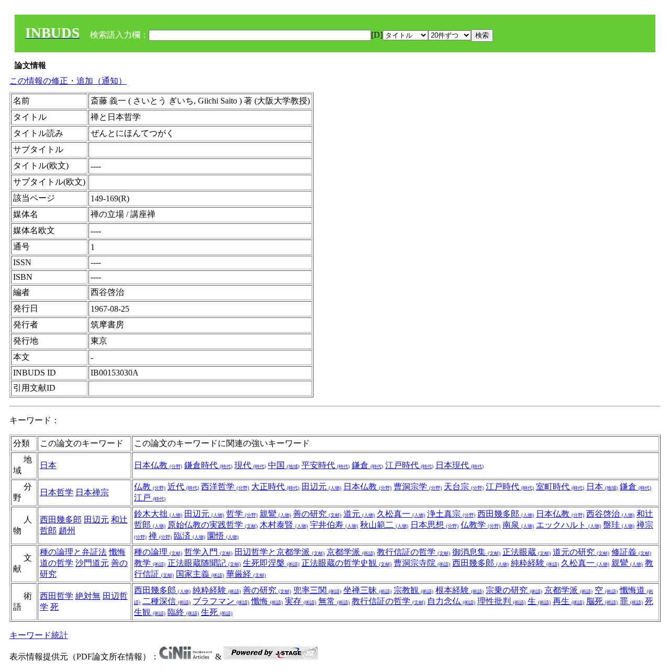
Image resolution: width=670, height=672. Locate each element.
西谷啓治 (610, 513)
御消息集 (476, 552)
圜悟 (223, 535)
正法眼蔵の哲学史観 (347, 563)
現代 (250, 465)
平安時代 (326, 465)
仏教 (149, 486)
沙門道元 (92, 563)
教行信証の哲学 (413, 552)
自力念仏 (451, 601)
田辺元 (321, 486)
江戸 (149, 497)
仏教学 (480, 524)
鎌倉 (367, 465)
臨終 (183, 612)
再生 (568, 601)
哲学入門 (208, 552)
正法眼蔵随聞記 (204, 563)
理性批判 (501, 601)
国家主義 (200, 574)
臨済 (189, 535)
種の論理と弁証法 (73, 552)
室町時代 (560, 486)
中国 (283, 465)
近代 (183, 486)
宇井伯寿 (334, 524)
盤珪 (618, 524)
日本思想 (434, 524)
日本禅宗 (92, 492)
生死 (216, 612)
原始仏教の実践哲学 (213, 524)
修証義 (631, 552)
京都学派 (351, 552)
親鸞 (275, 513)
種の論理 (158, 552)
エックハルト (568, 524)
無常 (334, 601)
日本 (48, 465)
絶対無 (87, 595)
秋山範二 (384, 524)
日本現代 (460, 465)
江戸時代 (409, 465)
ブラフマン (221, 601)
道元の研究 (581, 552)
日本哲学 (56, 492)
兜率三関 (317, 590)
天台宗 (464, 486)
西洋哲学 (225, 486)
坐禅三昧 (367, 590)
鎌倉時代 (208, 465)
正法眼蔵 (526, 552)
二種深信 (166, 601)
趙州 (67, 530)
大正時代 (275, 486)
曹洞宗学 (418, 486)
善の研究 (317, 513)
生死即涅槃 (271, 563)
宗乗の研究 (514, 590)
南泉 (518, 524)
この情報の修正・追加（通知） (68, 80)
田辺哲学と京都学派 (279, 552)
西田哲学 (56, 595)
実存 (300, 601)
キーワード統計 (38, 635)
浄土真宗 (451, 513)
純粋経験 (535, 563)
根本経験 (460, 590)
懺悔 (267, 601)
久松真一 (401, 513)
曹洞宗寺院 (422, 563)
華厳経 (246, 574)
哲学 (242, 513)
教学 (149, 563)
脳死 (602, 601)
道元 (359, 513)
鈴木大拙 (158, 513)
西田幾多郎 (61, 519)
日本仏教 (158, 465)
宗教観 (413, 590)
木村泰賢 (284, 524)
